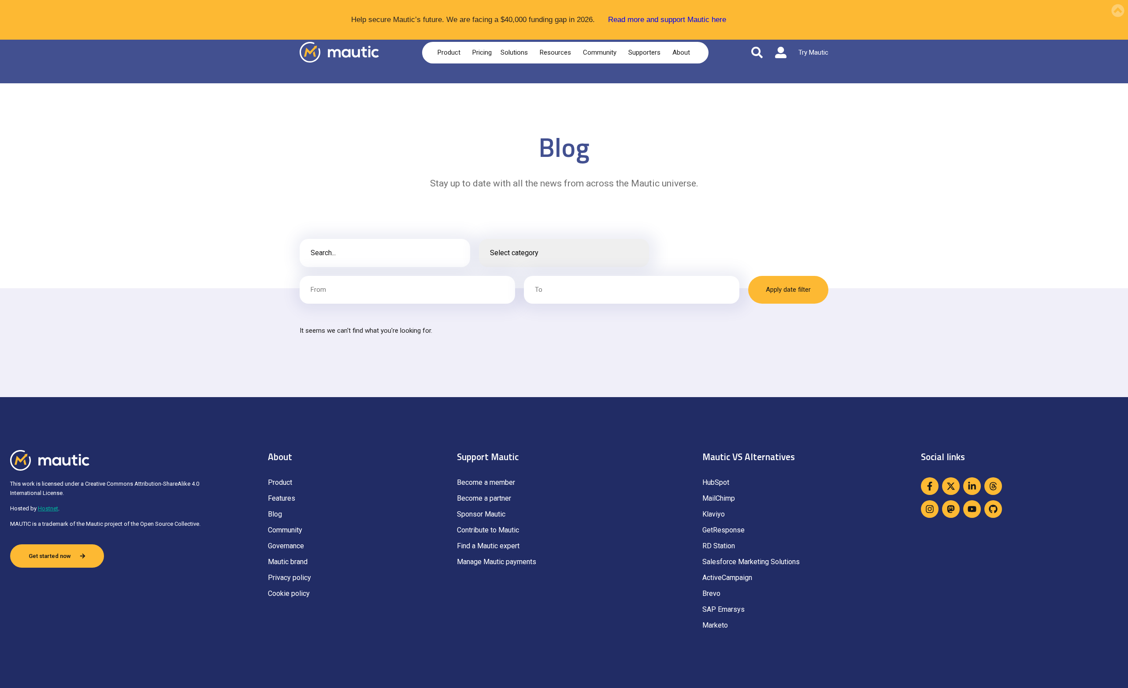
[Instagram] (930, 509)
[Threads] (993, 486)
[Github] (993, 509)
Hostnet (48, 508)
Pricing (482, 52)
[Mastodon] (951, 509)
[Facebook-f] (930, 486)
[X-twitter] (951, 486)
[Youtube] (972, 509)
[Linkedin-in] (972, 486)
